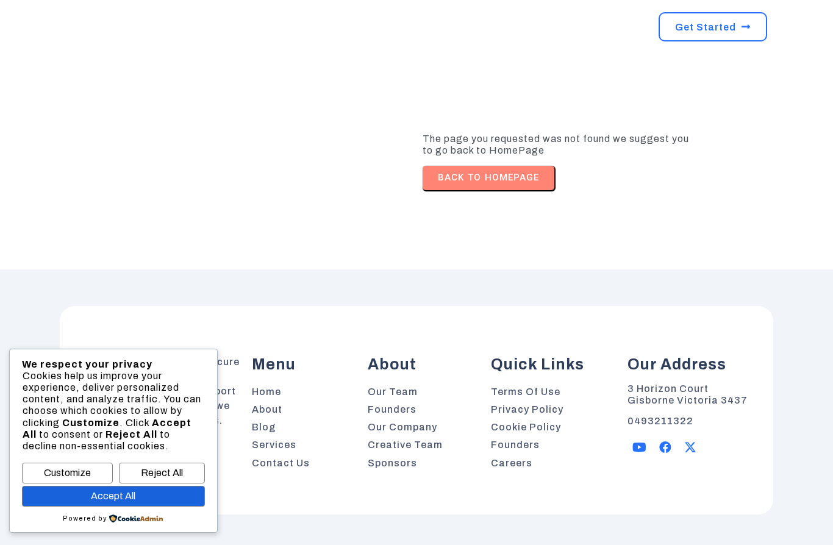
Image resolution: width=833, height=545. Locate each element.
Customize (67, 473)
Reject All (162, 473)
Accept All (113, 496)
